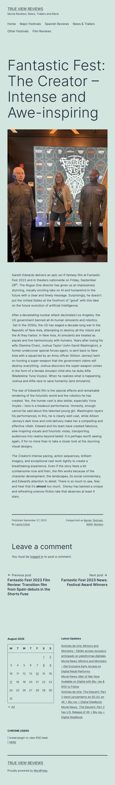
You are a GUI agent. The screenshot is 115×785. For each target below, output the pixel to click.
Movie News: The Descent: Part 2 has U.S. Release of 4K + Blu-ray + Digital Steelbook (83, 712)
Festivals (98, 520)
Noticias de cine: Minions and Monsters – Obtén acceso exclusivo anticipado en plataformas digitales (83, 651)
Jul (13, 706)
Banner (87, 520)
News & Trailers (84, 24)
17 (11, 682)
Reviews (98, 524)
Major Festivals (30, 24)
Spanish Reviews (57, 24)
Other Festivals (18, 31)
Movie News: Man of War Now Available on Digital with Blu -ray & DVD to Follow (83, 681)
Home (11, 24)
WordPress (40, 770)
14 (37, 673)
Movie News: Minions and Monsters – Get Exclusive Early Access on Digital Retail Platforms (83, 666)
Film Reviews (41, 31)
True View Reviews (25, 9)
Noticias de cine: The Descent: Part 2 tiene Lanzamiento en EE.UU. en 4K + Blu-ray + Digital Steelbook (83, 697)
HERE (12, 742)
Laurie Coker (22, 524)
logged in (36, 556)
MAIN (89, 524)
